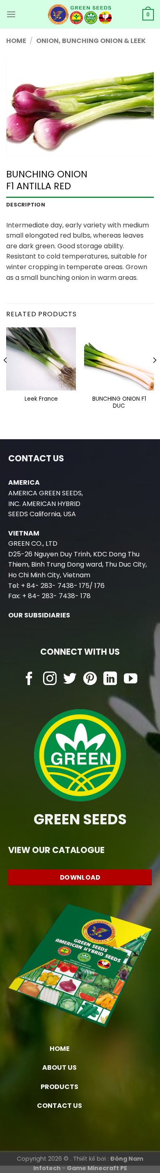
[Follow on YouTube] (130, 679)
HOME (60, 1048)
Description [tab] (25, 204)
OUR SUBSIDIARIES (39, 615)
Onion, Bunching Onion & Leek (91, 40)
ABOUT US (59, 1067)
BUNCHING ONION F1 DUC (119, 402)
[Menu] (11, 14)
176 (99, 585)
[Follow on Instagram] (50, 679)
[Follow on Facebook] (29, 679)
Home (16, 40)
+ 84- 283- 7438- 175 (55, 585)
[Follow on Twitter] (70, 679)
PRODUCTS (59, 1086)
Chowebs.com (80, 695)
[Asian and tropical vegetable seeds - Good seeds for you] (80, 14)
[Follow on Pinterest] (90, 679)
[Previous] (6, 376)
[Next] (154, 376)
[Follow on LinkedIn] (110, 679)
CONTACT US (59, 1105)
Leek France (41, 399)
